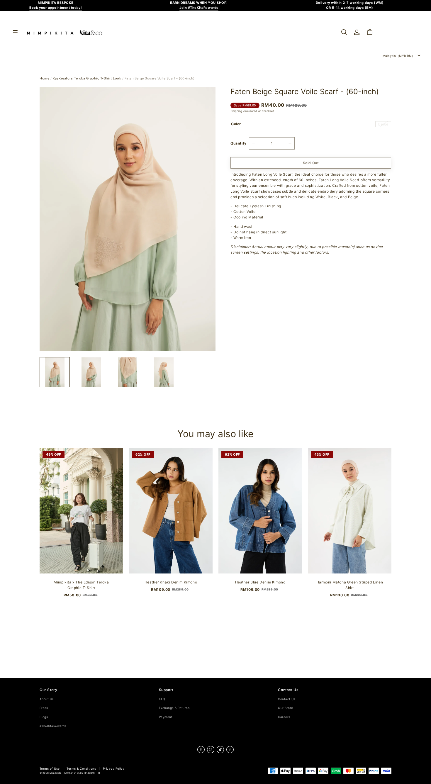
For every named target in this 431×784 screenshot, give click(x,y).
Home (44, 78)
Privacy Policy (114, 768)
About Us (47, 699)
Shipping (236, 111)
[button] (343, 32)
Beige (383, 124)
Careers (284, 717)
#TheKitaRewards (53, 726)
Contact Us (286, 699)
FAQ (162, 699)
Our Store (285, 708)
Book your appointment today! (55, 8)
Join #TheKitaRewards (198, 8)
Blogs (44, 717)
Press (44, 708)
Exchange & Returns (174, 708)
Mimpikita (56, 773)
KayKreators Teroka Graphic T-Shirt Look (87, 78)
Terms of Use (50, 768)
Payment (165, 717)
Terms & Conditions (81, 768)
